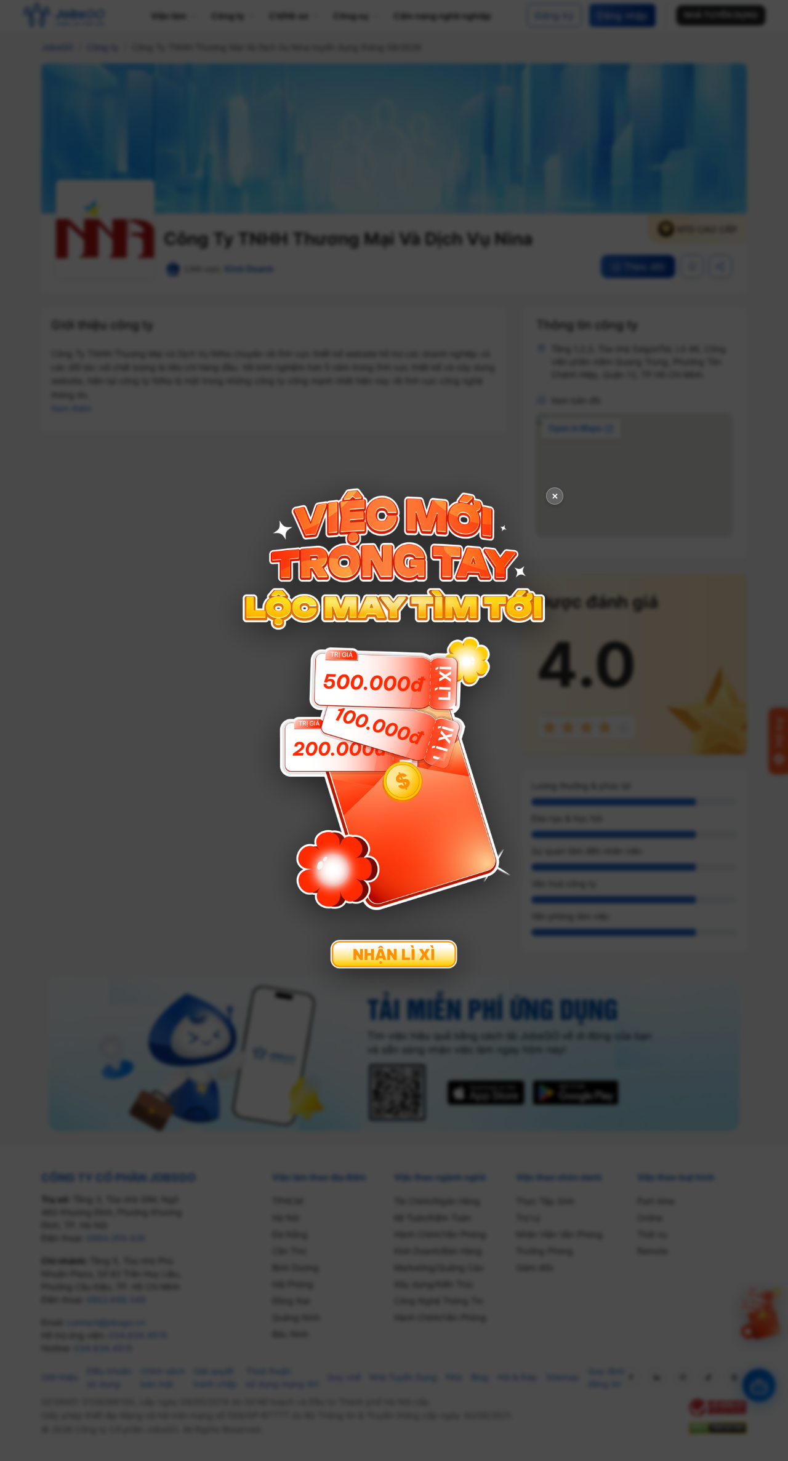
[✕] (394, 729)
